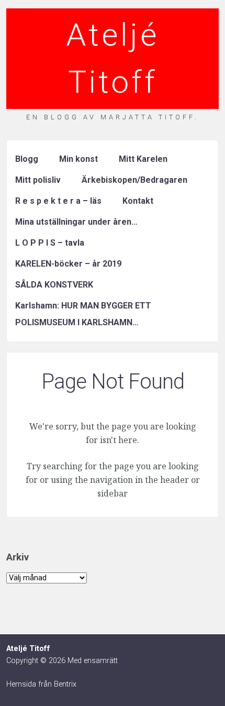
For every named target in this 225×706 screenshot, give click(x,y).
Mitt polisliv (38, 180)
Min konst (78, 159)
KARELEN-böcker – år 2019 (68, 264)
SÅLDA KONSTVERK (54, 285)
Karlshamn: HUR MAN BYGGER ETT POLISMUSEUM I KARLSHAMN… (83, 314)
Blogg (26, 159)
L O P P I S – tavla (49, 243)
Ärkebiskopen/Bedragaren (134, 180)
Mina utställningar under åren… (76, 222)
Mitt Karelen (143, 159)
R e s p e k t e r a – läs (58, 201)
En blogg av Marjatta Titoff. (112, 117)
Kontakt (137, 201)
